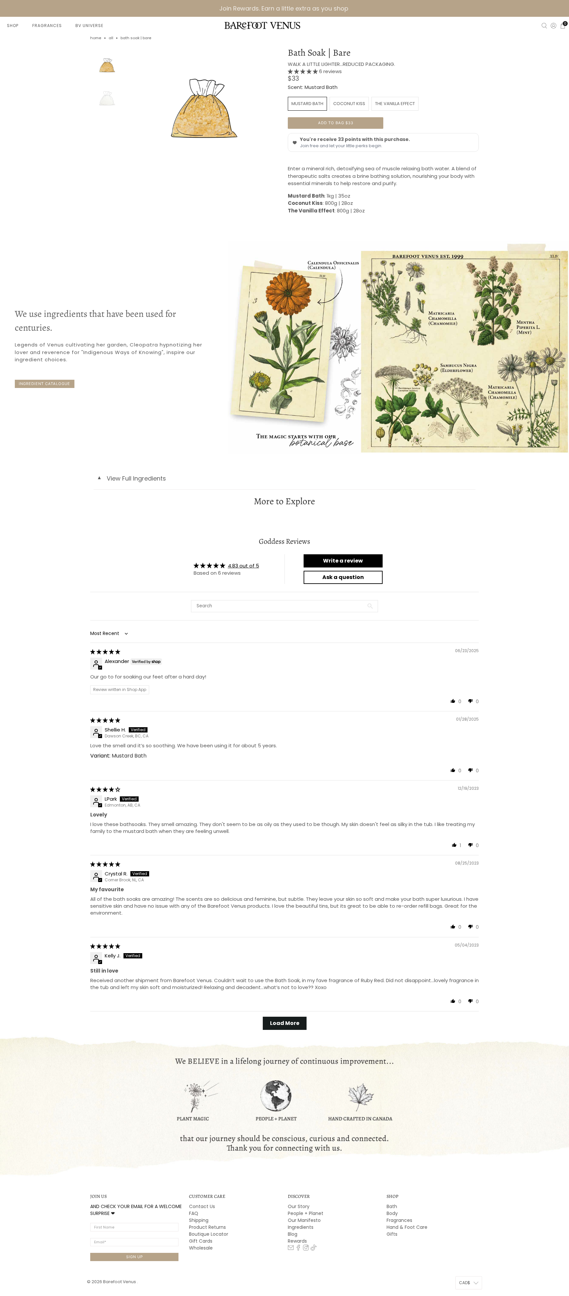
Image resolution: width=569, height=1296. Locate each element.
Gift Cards (200, 1241)
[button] (303, 71)
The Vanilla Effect (395, 103)
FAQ (193, 1213)
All (111, 38)
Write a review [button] (343, 561)
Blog (292, 1234)
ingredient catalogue (44, 383)
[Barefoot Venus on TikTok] (313, 1249)
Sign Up (134, 1257)
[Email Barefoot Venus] (291, 1249)
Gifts (392, 1234)
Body (392, 1213)
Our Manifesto (304, 1220)
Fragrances (399, 1220)
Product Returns (207, 1227)
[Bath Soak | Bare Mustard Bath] (204, 105)
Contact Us (202, 1206)
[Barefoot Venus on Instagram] (306, 1249)
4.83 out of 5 (243, 565)
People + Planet (305, 1213)
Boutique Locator (208, 1234)
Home (95, 38)
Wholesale (201, 1248)
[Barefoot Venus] (262, 25)
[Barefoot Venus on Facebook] (298, 1249)
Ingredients (300, 1227)
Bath (392, 1206)
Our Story (299, 1206)
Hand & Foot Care (407, 1227)
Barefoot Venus (120, 1281)
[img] (105, 651)
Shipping (198, 1220)
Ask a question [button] (343, 577)
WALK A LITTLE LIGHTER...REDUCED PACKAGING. (341, 64)
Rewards (297, 1241)
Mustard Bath (307, 103)
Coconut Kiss (349, 103)
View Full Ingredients (131, 478)
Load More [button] (284, 1023)
